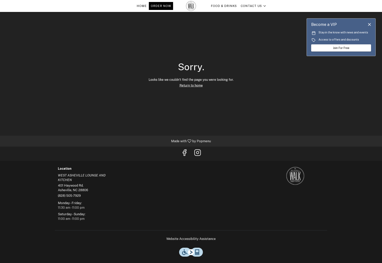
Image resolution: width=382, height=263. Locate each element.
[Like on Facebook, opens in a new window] (184, 154)
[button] (254, 6)
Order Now (161, 6)
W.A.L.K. (295, 176)
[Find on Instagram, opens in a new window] (197, 154)
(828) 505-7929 (69, 196)
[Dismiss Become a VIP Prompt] (369, 24)
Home (142, 6)
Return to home (191, 85)
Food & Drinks (224, 6)
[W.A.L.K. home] (191, 6)
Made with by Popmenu (107, 141)
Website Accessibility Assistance (191, 239)
